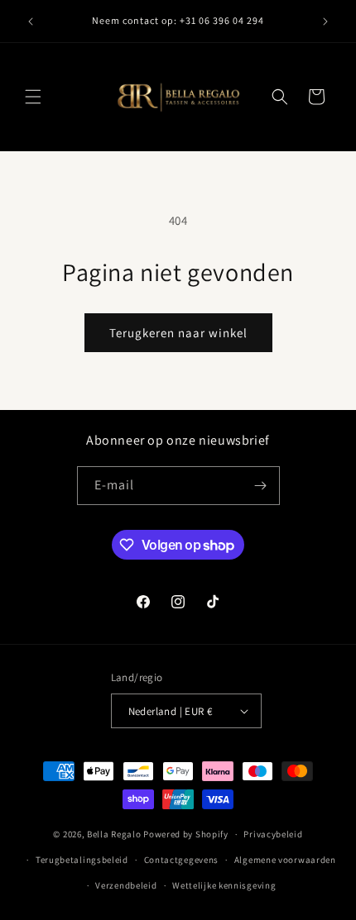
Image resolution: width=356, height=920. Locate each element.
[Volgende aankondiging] (325, 21)
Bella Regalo (114, 834)
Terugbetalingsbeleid (82, 859)
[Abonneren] (261, 485)
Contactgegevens (181, 859)
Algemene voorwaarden (285, 859)
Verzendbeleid (125, 885)
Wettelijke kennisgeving (224, 885)
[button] (33, 97)
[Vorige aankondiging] (30, 21)
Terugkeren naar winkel (178, 333)
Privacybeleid (272, 834)
